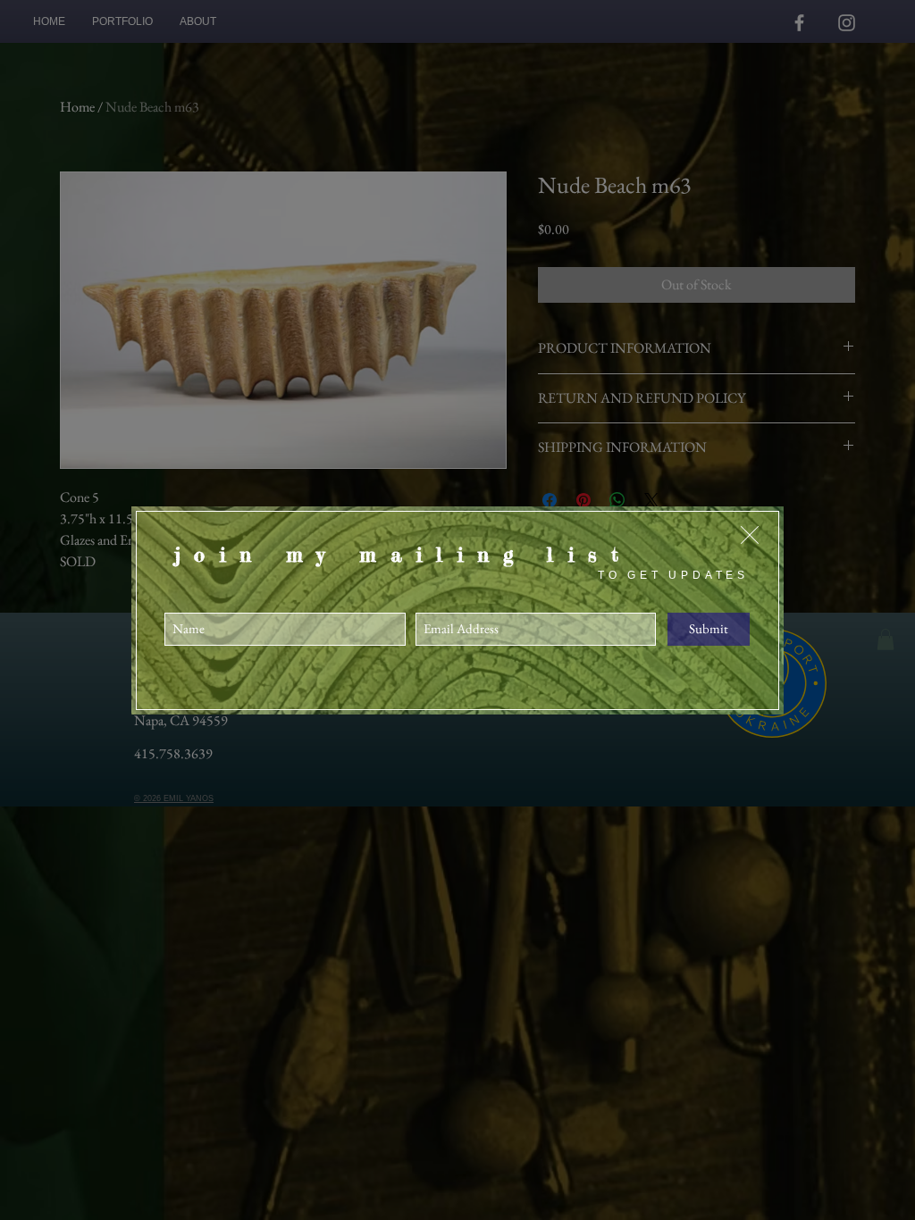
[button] (750, 535)
